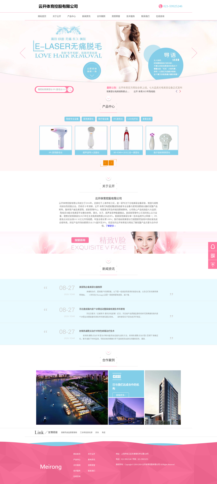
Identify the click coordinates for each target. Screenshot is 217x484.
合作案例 (101, 16)
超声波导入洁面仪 (55, 152)
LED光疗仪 (133, 119)
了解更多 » (111, 226)
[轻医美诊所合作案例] (126, 411)
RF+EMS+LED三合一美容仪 (91, 152)
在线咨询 (160, 16)
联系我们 (145, 16)
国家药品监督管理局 (69, 433)
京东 (97, 433)
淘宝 (103, 433)
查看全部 (147, 119)
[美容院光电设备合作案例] (163, 397)
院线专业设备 (72, 119)
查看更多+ (120, 395)
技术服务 (131, 16)
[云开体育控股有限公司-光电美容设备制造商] (70, 8)
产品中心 (71, 16)
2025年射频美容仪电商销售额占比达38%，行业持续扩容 (115, 91)
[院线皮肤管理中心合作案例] (72, 397)
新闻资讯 (86, 16)
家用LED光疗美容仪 (162, 152)
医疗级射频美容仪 (126, 152)
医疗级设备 (103, 119)
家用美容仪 (88, 119)
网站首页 (42, 16)
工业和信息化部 (86, 433)
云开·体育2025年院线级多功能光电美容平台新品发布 (149, 91)
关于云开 (57, 16)
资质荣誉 (116, 16)
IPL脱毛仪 (118, 119)
